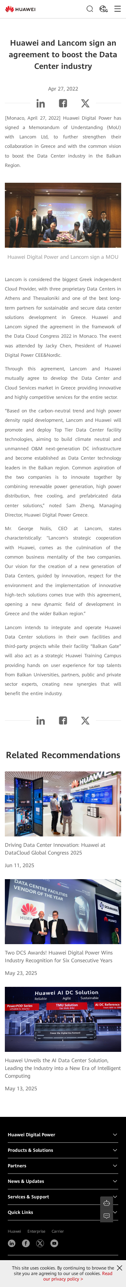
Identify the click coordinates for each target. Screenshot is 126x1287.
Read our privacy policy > (77, 1276)
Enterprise (36, 1231)
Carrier (58, 1231)
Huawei (14, 1231)
